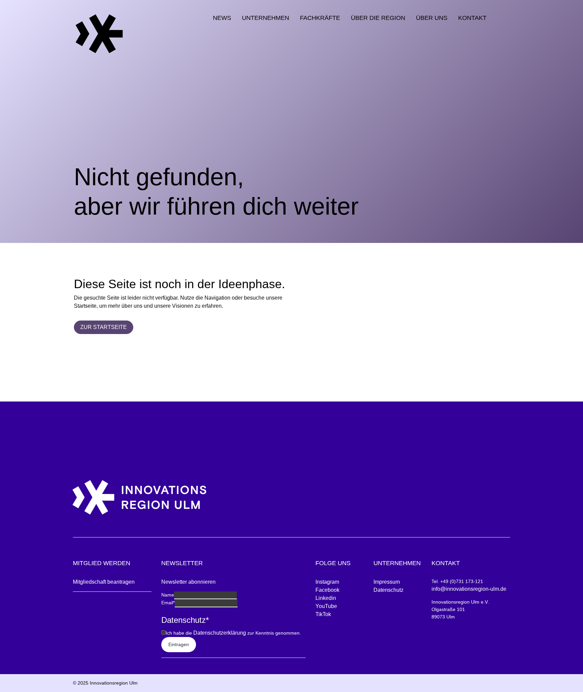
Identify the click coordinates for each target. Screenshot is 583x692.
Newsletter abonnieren (188, 582)
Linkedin (325, 598)
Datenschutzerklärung (219, 633)
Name (167, 595)
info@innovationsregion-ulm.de (469, 589)
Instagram (327, 582)
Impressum (386, 582)
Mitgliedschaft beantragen (104, 582)
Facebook (327, 590)
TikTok (323, 614)
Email (168, 602)
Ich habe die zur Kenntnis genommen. (233, 633)
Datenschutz (388, 590)
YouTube (326, 606)
